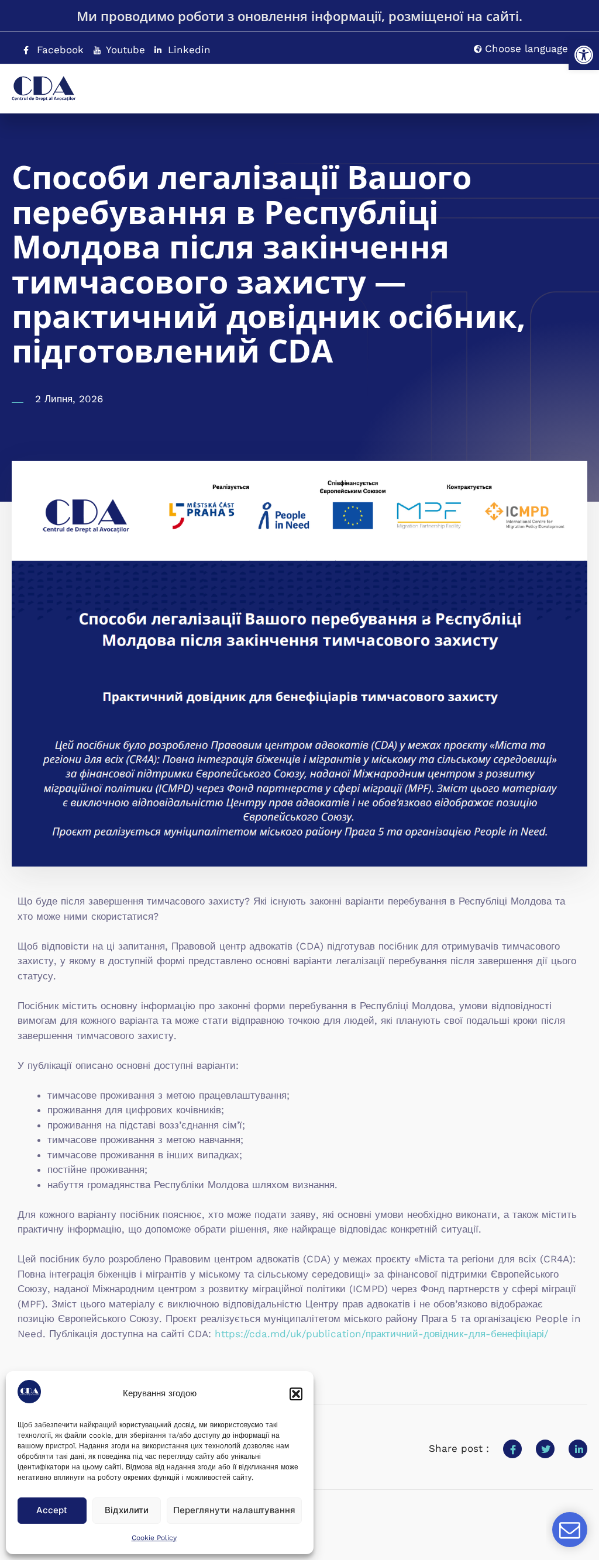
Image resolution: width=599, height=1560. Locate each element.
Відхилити (127, 1510)
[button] (584, 55)
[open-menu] (555, 83)
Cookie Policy (154, 1538)
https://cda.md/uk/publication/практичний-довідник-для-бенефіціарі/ (381, 1334)
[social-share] (512, 1449)
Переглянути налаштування (234, 1510)
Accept (51, 1510)
